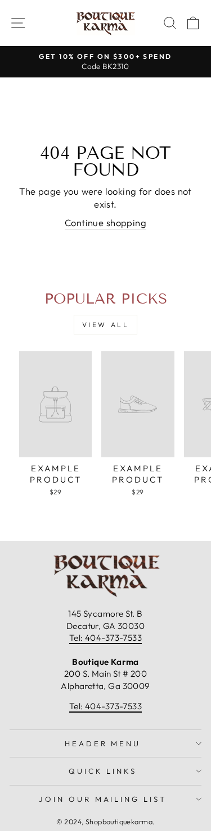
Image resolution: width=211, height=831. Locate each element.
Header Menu (103, 743)
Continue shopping (105, 222)
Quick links (103, 770)
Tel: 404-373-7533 (105, 637)
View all (105, 324)
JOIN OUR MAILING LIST (103, 799)
